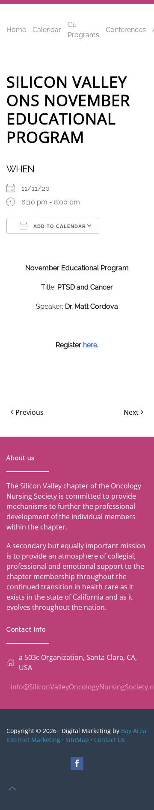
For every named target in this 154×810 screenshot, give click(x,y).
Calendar (47, 30)
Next (131, 412)
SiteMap (77, 740)
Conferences (126, 30)
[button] (12, 788)
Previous (29, 412)
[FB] (77, 763)
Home (16, 30)
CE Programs (83, 30)
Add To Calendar (59, 226)
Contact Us (109, 740)
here (90, 345)
